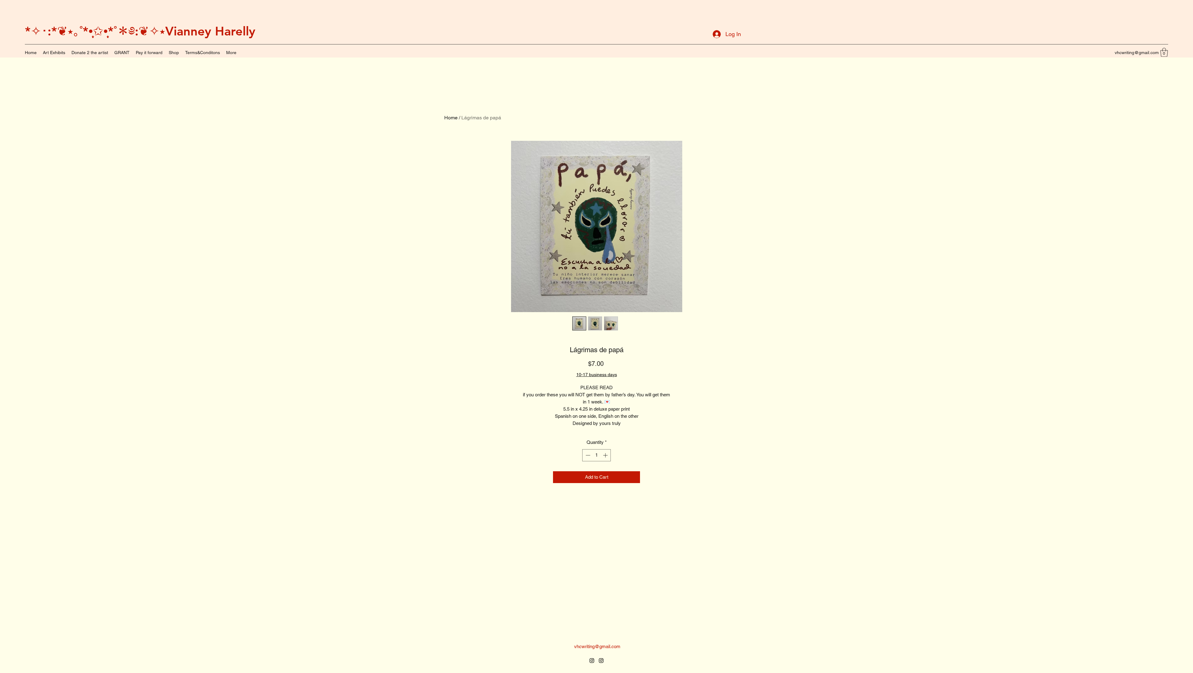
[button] (1164, 52)
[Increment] (606, 455)
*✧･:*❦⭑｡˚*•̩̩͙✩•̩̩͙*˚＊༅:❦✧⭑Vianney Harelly (140, 31)
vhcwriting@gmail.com (1137, 52)
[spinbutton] (597, 455)
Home (451, 118)
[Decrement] (587, 455)
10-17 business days (596, 374)
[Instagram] (592, 660)
